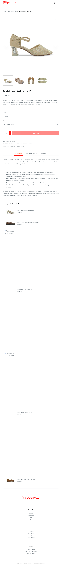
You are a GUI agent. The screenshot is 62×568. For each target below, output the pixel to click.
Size (4, 121)
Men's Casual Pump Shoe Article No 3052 (28, 222)
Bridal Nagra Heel (17, 144)
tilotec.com (42, 563)
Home (31, 513)
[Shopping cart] (54, 3)
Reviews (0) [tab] (43, 153)
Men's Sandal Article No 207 (25, 412)
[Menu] (58, 3)
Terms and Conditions (31, 551)
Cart (31, 535)
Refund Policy (31, 553)
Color (4, 112)
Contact (31, 519)
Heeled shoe (20, 146)
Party (25, 144)
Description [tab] (19, 153)
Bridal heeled (11, 146)
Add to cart (35, 133)
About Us (31, 515)
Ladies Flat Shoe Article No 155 (26, 479)
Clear (4, 128)
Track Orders (31, 537)
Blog (31, 517)
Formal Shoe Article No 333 (24, 290)
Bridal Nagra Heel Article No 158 (26, 211)
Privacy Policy (31, 549)
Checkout (31, 533)
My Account (31, 531)
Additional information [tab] (31, 153)
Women (30, 144)
